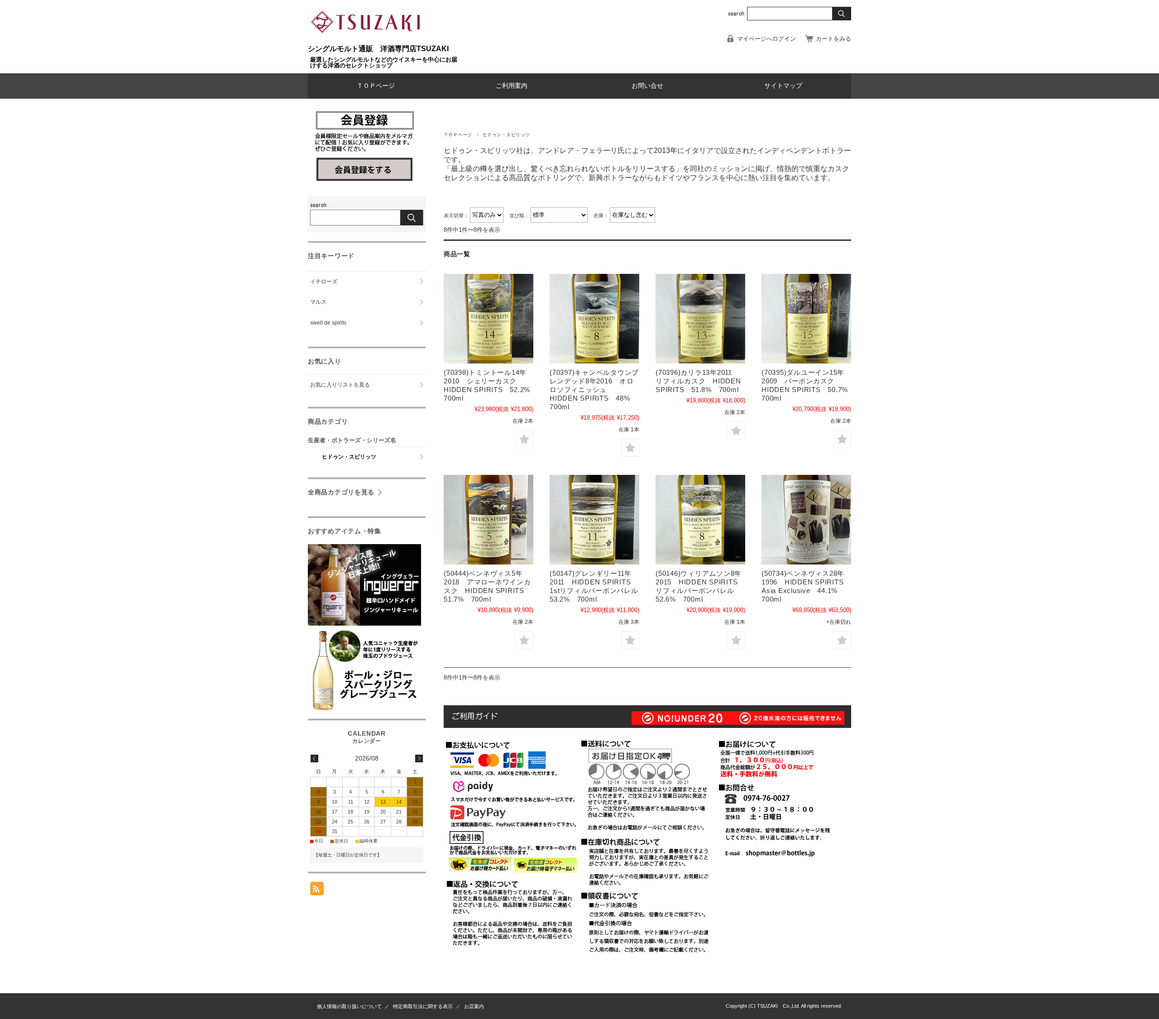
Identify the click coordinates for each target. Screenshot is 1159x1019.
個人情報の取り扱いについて (349, 1006)
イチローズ (323, 281)
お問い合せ (647, 85)
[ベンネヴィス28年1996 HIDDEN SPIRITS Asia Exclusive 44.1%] (806, 520)
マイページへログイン (766, 38)
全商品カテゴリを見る (341, 492)
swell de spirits (328, 323)
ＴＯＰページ (376, 85)
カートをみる (833, 38)
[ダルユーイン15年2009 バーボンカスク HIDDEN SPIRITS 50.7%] (806, 319)
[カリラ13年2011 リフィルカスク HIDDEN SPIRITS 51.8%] (700, 319)
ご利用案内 (511, 85)
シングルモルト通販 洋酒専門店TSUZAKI (378, 49)
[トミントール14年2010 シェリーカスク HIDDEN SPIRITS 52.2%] (488, 319)
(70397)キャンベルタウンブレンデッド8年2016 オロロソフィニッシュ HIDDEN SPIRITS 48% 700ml (594, 389)
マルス (318, 302)
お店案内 (474, 1006)
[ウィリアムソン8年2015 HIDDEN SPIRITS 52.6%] (700, 520)
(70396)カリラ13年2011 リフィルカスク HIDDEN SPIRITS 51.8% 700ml (698, 380)
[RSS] (317, 891)
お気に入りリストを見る (340, 385)
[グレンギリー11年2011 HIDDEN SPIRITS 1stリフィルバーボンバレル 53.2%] (594, 520)
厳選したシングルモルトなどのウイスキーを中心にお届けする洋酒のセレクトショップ (383, 62)
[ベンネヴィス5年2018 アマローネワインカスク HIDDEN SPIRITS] (488, 520)
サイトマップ (783, 85)
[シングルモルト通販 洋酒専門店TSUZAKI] (367, 40)
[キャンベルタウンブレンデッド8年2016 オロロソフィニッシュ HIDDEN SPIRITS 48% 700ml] (594, 319)
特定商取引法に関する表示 (423, 1006)
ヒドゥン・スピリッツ (349, 457)
